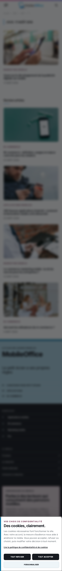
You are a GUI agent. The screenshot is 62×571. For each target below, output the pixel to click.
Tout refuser (17, 557)
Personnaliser (31, 565)
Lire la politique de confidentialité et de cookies (26, 547)
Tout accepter (45, 557)
